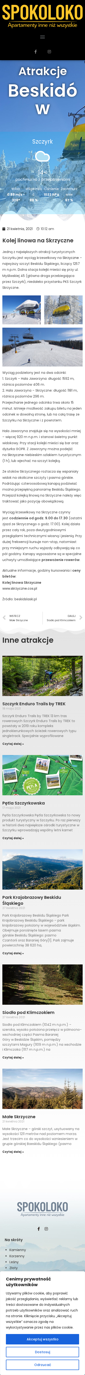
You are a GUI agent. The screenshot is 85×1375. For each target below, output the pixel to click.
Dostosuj (42, 1352)
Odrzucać (42, 1364)
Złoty (13, 1268)
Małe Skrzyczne (18, 1117)
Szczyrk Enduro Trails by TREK (34, 704)
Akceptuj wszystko (43, 1339)
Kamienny (17, 1250)
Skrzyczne (71, 257)
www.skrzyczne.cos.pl (19, 588)
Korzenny (17, 1256)
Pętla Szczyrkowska (23, 803)
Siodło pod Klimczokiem (28, 1012)
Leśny (14, 1262)
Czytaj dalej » (13, 744)
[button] (43, 37)
